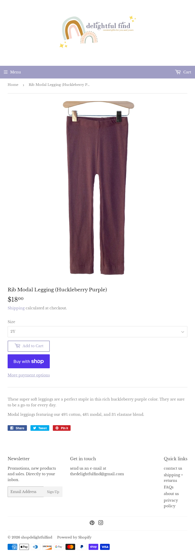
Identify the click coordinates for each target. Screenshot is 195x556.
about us (171, 493)
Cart (186, 72)
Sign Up (53, 492)
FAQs (168, 487)
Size (11, 322)
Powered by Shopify (74, 537)
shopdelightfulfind (36, 537)
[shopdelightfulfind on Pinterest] (92, 523)
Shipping (16, 308)
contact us (173, 468)
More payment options (29, 375)
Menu (15, 72)
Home (13, 85)
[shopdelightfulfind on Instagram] (100, 523)
